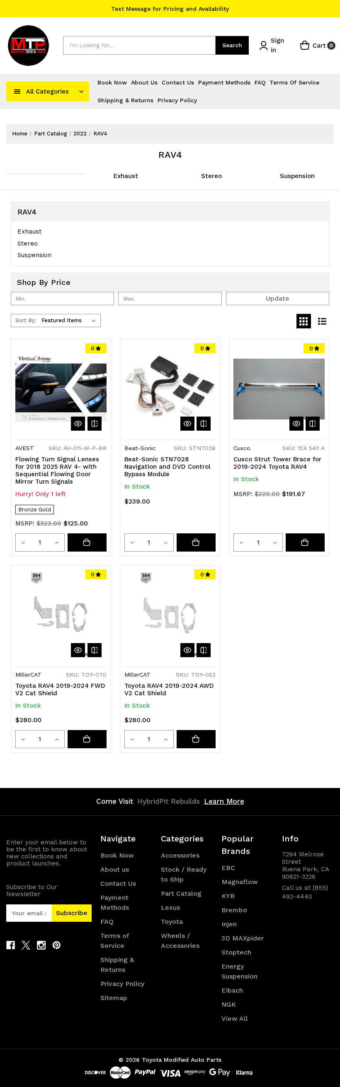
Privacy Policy (177, 100)
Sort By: (25, 320)
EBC (228, 868)
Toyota (172, 922)
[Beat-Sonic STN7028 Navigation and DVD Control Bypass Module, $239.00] (170, 388)
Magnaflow (239, 882)
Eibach (232, 990)
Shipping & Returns (125, 100)
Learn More (224, 801)
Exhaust (126, 176)
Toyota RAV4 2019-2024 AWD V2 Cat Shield (169, 689)
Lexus (170, 907)
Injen (229, 924)
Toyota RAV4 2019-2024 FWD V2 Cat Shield (60, 689)
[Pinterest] (56, 945)
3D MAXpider (242, 938)
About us (144, 82)
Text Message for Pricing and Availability (170, 8)
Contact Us (178, 82)
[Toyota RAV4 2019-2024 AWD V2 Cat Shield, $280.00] (170, 614)
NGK (228, 1004)
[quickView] (78, 424)
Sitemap (113, 998)
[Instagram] (41, 945)
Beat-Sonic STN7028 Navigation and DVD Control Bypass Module (167, 467)
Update (277, 298)
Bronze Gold (34, 509)
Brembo (234, 910)
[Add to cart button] (196, 542)
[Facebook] (10, 945)
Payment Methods (224, 82)
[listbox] (70, 320)
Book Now (112, 82)
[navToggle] (17, 91)
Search (232, 45)
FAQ (260, 82)
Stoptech (236, 952)
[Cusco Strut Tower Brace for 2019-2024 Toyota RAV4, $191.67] (279, 388)
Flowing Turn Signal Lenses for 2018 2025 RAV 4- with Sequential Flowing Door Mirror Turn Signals (57, 470)
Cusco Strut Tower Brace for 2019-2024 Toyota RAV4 (277, 463)
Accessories (180, 855)
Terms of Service (294, 82)
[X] (26, 945)
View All (234, 1018)
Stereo (211, 176)
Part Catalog (181, 893)
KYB (228, 896)
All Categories (47, 91)
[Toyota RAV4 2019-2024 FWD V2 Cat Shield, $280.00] (61, 614)
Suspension (297, 176)
